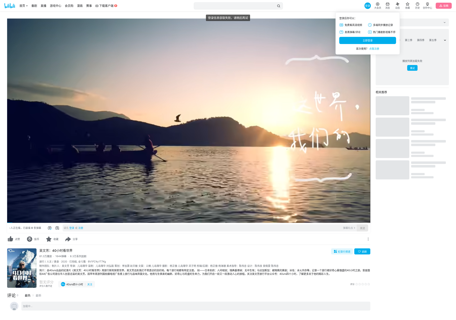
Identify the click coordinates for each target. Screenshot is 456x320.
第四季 (420, 40)
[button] (12, 219)
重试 (412, 68)
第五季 (433, 40)
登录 (71, 227)
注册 (80, 227)
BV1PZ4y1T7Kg (97, 261)
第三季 (408, 40)
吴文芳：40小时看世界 (55, 250)
